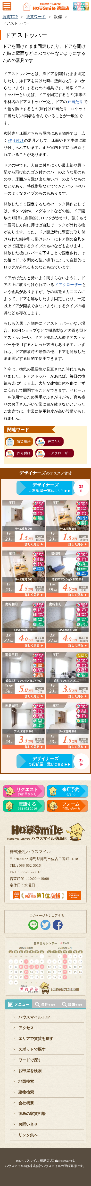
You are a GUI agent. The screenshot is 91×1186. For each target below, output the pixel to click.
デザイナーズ (46, 485)
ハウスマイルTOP (34, 1017)
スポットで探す (32, 1049)
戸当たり (75, 102)
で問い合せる (70, 806)
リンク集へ (28, 1135)
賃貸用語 (24, 441)
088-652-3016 (27, 806)
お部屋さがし (27, 791)
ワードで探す (30, 1060)
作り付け (16, 140)
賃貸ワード (36, 17)
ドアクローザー (68, 285)
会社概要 (26, 1103)
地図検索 (26, 1081)
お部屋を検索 (30, 1071)
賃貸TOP (10, 17)
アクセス (26, 1028)
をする (71, 791)
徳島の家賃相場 (32, 1113)
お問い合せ (28, 1124)
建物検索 (26, 1092)
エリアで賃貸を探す (35, 1038)
